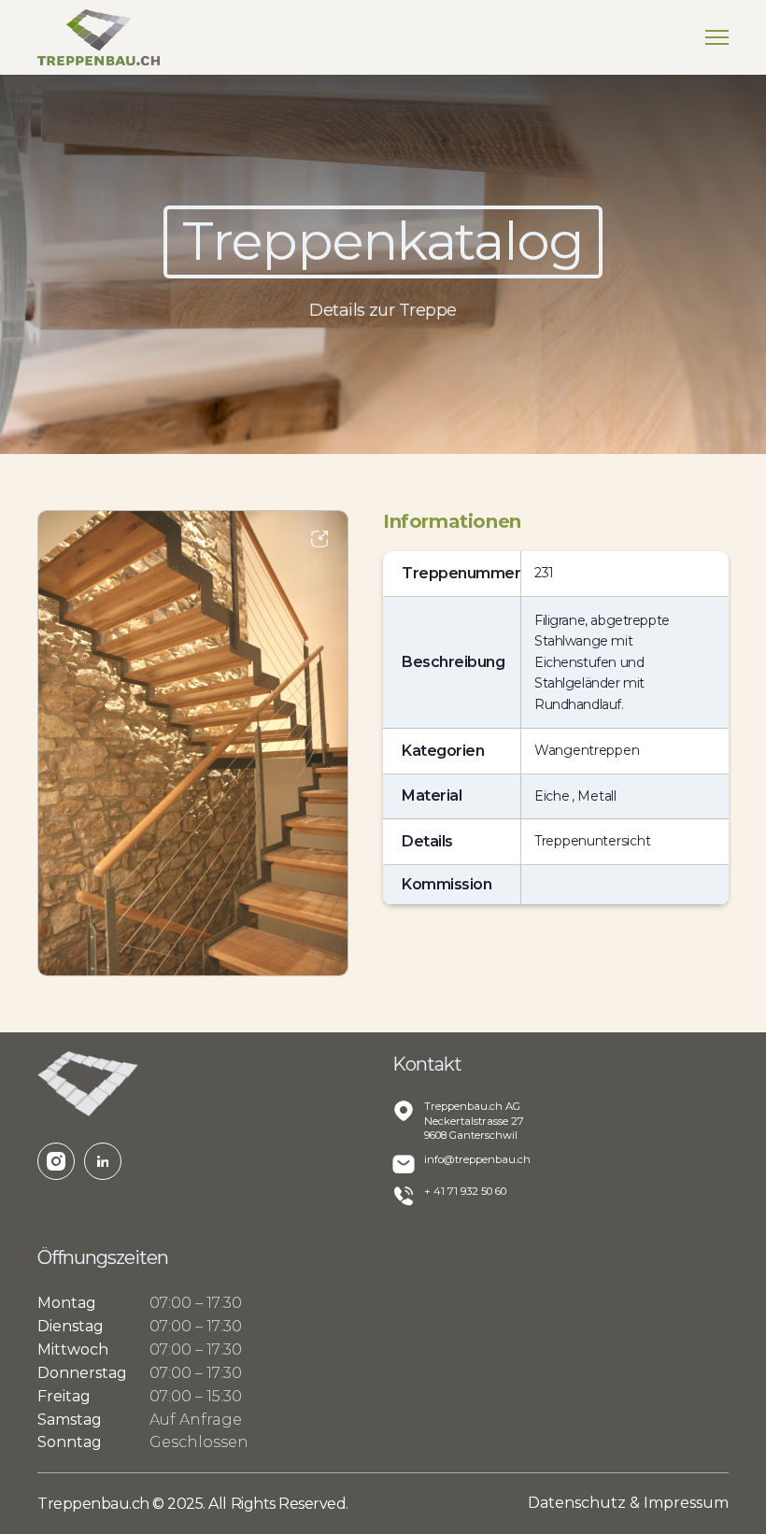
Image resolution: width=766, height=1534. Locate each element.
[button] (717, 37)
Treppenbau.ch (94, 1504)
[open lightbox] (192, 743)
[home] (98, 37)
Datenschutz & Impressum (628, 1503)
